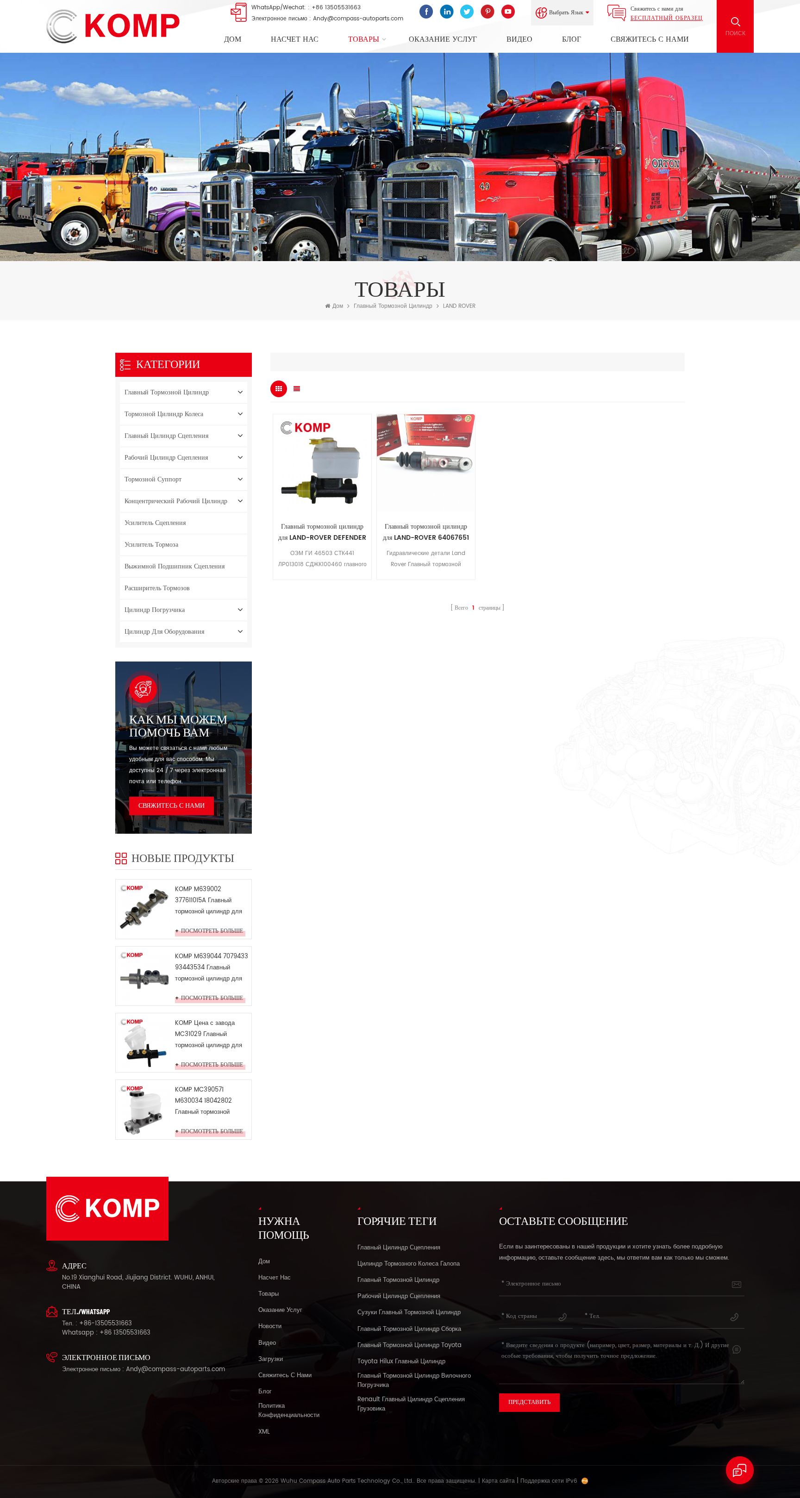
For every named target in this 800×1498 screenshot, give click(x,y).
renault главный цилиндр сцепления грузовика (411, 1404)
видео (519, 39)
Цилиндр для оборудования (164, 631)
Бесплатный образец (667, 18)
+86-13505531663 (105, 1324)
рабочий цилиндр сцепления (166, 457)
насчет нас (295, 39)
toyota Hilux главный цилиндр (401, 1362)
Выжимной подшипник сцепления (175, 566)
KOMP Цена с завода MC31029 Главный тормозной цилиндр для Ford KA (208, 1034)
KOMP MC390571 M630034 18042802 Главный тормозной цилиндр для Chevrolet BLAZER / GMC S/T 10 (208, 1101)
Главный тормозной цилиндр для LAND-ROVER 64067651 (426, 532)
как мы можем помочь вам (178, 725)
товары (268, 1294)
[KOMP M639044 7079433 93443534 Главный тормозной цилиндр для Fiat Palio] (144, 975)
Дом (232, 39)
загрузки (270, 1359)
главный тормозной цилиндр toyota (409, 1345)
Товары (363, 39)
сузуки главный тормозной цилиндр (409, 1312)
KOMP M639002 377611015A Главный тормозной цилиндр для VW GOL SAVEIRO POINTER (208, 901)
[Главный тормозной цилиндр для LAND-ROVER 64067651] (426, 463)
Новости (269, 1326)
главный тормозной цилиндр (393, 306)
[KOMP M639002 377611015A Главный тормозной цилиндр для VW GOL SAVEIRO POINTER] (144, 908)
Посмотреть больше (212, 931)
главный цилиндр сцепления (166, 436)
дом (264, 1262)
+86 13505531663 (336, 7)
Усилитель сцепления (155, 523)
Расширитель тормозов (157, 588)
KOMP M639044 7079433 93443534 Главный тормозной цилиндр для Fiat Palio (211, 968)
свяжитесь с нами (650, 39)
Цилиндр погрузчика (155, 610)
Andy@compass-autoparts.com (358, 18)
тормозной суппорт (153, 479)
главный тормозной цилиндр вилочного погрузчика (414, 1381)
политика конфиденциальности (288, 1411)
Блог (571, 39)
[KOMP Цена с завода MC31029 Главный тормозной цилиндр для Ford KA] (144, 1042)
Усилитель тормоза (151, 544)
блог (265, 1392)
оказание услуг (443, 39)
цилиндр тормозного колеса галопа (408, 1264)
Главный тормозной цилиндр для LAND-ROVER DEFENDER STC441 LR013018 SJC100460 (322, 532)
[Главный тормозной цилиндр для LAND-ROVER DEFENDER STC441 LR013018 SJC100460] (322, 463)
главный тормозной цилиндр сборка (409, 1329)
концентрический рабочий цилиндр (176, 501)
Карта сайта (498, 1481)
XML (264, 1432)
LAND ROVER (459, 306)
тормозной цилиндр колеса (164, 414)
